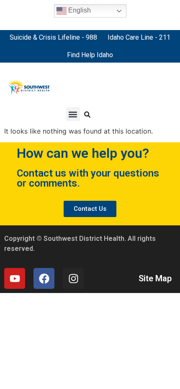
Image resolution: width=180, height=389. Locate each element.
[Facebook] (43, 278)
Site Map (155, 278)
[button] (73, 114)
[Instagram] (73, 278)
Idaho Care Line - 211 (139, 37)
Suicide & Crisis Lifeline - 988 (53, 37)
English (79, 10)
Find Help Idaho (90, 55)
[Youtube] (14, 278)
